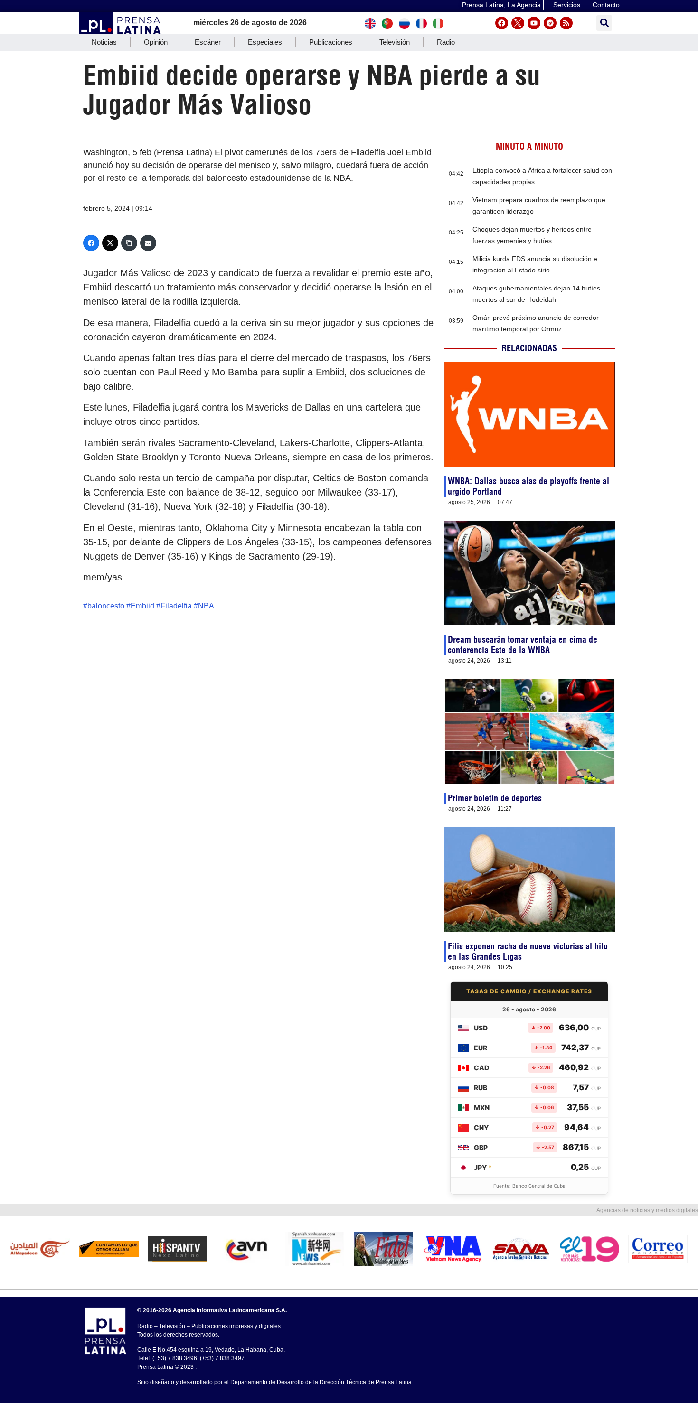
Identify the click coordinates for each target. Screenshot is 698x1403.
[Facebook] (501, 23)
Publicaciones (330, 42)
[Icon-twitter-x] (517, 23)
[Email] (148, 243)
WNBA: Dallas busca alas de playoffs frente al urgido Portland (528, 486)
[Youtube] (534, 23)
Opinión (156, 42)
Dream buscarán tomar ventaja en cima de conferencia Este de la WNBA (522, 644)
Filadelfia (176, 606)
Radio (446, 42)
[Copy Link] (129, 243)
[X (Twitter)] (110, 243)
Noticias (104, 42)
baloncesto (105, 606)
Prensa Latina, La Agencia (501, 5)
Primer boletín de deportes (495, 798)
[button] (604, 23)
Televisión (394, 42)
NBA (206, 606)
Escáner (208, 42)
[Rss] (566, 23)
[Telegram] (550, 23)
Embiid (142, 606)
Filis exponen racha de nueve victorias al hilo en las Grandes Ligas (528, 951)
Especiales (265, 42)
